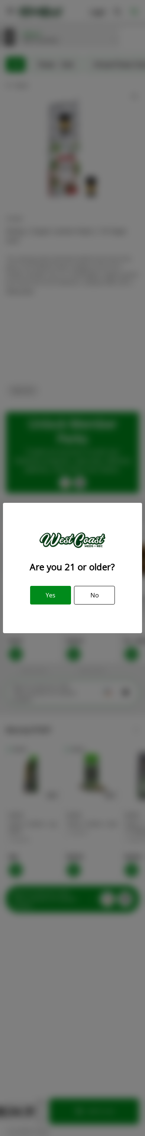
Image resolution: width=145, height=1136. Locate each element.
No (94, 595)
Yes (50, 595)
